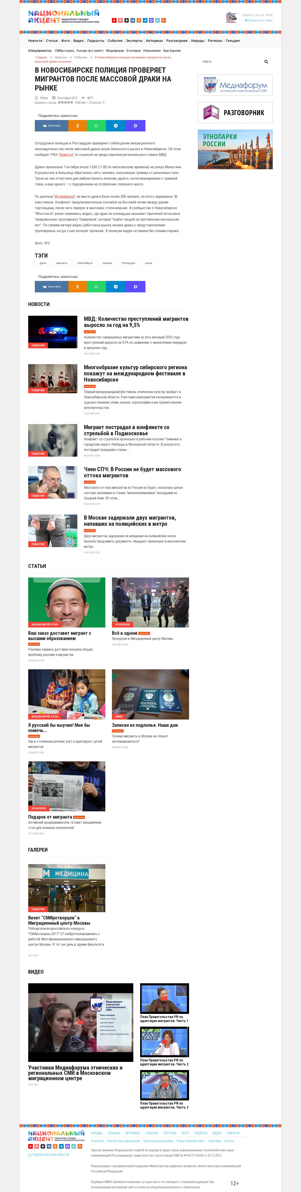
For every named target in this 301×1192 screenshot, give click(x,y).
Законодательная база (158, 1141)
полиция (107, 263)
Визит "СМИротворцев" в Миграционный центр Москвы (59, 920)
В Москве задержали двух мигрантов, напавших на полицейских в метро (130, 521)
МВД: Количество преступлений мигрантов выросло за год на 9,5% (136, 322)
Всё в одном (124, 633)
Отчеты (229, 1141)
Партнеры (214, 1141)
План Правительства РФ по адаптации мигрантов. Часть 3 (164, 1105)
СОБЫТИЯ (151, 1133)
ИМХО (119, 716)
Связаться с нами (260, 20)
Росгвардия (128, 263)
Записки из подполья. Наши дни (145, 725)
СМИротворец (64, 51)
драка (42, 263)
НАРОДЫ (96, 1133)
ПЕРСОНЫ (170, 1133)
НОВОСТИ (233, 1133)
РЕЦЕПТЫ (201, 1133)
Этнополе (122, 624)
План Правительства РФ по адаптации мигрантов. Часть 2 (164, 1062)
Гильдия (233, 41)
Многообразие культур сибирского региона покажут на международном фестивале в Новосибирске (135, 373)
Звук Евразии (172, 51)
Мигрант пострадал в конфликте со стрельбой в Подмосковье (126, 430)
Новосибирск (85, 263)
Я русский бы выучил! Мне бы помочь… (59, 728)
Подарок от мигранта (50, 817)
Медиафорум (115, 51)
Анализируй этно (45, 624)
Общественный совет (191, 1141)
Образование (152, 51)
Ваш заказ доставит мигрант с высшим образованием (59, 636)
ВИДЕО (217, 1133)
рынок (148, 263)
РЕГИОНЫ (114, 1133)
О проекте (97, 1141)
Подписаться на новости (50, 1155)
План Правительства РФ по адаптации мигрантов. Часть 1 (164, 1019)
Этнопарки (133, 51)
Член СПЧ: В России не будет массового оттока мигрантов (132, 472)
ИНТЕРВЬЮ (133, 1133)
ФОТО (185, 1133)
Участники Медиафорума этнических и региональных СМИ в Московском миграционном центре (75, 1073)
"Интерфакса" (64, 196)
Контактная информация (123, 1141)
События (38, 345)
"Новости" (66, 154)
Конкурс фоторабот (90, 51)
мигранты (61, 263)
